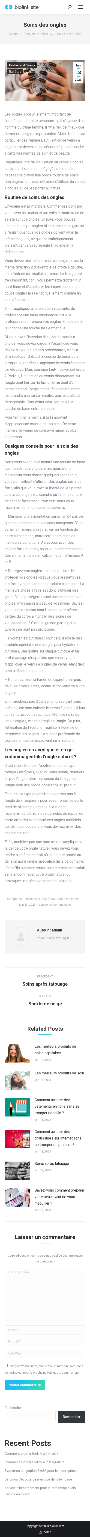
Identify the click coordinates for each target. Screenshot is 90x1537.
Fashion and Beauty (22, 65)
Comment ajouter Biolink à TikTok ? (31, 1453)
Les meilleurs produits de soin (59, 1073)
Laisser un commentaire (55, 904)
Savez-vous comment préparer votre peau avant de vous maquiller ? (59, 1197)
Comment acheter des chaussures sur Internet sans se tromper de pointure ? (58, 1138)
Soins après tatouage (52, 1163)
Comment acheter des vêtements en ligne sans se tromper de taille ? (57, 1106)
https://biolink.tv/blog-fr (53, 938)
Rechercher (13, 1408)
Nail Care (15, 71)
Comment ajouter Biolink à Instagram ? (34, 1462)
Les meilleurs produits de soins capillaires (55, 1049)
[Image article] (17, 1053)
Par (72, 899)
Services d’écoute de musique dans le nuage (38, 1479)
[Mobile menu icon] (80, 7)
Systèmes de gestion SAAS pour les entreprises (41, 1471)
